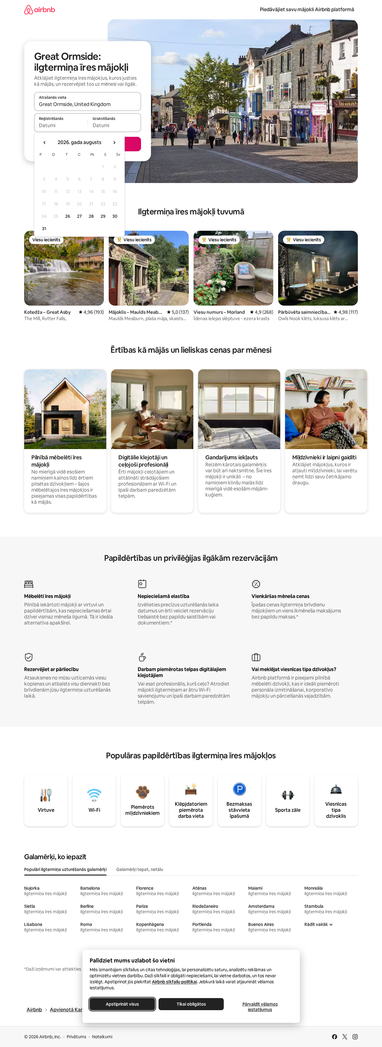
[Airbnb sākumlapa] (39, 9)
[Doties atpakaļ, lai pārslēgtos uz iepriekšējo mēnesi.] (45, 142)
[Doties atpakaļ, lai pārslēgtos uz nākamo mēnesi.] (114, 142)
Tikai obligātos (191, 1004)
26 (67, 216)
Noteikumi (102, 1036)
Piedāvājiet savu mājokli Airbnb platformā (307, 9)
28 (91, 216)
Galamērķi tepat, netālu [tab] (139, 869)
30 (114, 216)
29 (103, 216)
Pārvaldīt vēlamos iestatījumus (260, 1006)
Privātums (76, 1036)
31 (44, 228)
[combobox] (87, 104)
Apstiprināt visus (122, 1004)
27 (79, 216)
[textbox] (61, 125)
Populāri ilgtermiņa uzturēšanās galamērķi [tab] (65, 869)
